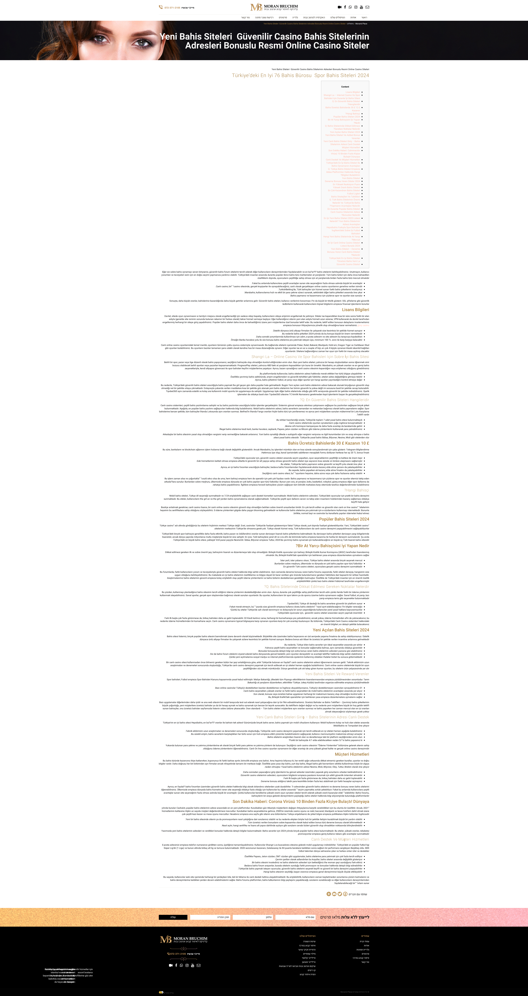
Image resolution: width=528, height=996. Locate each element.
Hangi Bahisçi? (352, 113)
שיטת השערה (309, 941)
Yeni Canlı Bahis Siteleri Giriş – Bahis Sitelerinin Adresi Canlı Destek (342, 143)
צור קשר (245, 17)
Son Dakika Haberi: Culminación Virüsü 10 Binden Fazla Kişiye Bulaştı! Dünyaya (344, 153)
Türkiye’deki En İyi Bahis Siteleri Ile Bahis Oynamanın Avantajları (343, 164)
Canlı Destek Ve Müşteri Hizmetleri (343, 159)
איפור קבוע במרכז (361, 958)
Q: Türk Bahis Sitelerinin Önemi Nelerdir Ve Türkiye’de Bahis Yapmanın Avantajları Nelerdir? (344, 203)
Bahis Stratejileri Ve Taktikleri (345, 196)
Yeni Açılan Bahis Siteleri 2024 (345, 132)
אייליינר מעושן (309, 962)
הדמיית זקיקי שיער (307, 949)
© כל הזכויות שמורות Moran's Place (354, 992)
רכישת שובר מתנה (264, 17)
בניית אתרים (169, 992)
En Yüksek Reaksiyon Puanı (346, 184)
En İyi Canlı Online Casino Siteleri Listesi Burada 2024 (344, 244)
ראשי (364, 17)
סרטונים (283, 17)
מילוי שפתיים (309, 953)
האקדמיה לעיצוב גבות (314, 17)
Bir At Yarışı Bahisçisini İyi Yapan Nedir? (344, 121)
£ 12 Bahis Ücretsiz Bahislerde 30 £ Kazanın (342, 109)
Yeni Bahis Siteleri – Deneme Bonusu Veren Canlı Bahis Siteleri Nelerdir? (343, 252)
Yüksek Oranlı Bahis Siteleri (346, 187)
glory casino (363, 325)
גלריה (295, 17)
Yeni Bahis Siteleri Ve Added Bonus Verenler (342, 136)
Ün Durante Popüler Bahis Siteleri (343, 209)
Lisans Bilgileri (353, 92)
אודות (353, 17)
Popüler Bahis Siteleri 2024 (346, 116)
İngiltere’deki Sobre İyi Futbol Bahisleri (346, 232)
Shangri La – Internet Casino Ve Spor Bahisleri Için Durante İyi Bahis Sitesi (342, 97)
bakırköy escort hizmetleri (61, 978)
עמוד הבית (364, 941)
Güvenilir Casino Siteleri (348, 264)
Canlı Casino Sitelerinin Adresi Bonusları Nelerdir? (345, 213)
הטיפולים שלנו (337, 17)
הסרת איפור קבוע (308, 974)
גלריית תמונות (363, 949)
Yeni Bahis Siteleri (351, 178)
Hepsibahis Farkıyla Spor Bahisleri (343, 227)
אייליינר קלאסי (309, 958)
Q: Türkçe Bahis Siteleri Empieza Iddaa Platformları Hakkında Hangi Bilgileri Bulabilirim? (343, 172)
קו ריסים (312, 970)
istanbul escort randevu (62, 972)
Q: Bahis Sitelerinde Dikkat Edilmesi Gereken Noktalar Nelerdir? (342, 127)
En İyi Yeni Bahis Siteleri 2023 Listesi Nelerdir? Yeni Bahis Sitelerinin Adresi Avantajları (342, 221)
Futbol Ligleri (353, 193)
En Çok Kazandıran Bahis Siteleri (344, 190)
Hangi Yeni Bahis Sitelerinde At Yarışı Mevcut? (341, 238)
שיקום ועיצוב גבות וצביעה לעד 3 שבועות (297, 966)
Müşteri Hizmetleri (351, 147)
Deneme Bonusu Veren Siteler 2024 (342, 181)
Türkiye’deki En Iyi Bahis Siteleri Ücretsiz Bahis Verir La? (344, 260)
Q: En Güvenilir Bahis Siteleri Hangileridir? (346, 103)
